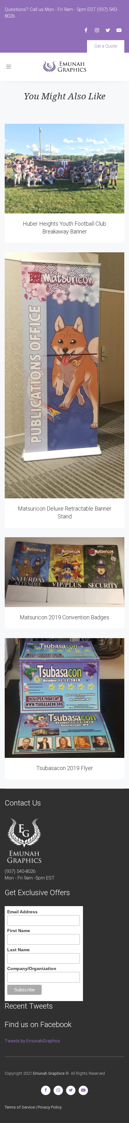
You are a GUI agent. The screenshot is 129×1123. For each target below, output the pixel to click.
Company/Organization (31, 968)
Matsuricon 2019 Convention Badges (64, 617)
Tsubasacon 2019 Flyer (64, 768)
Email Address (22, 911)
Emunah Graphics (48, 1073)
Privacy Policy (50, 1107)
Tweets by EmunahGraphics (32, 1040)
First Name (18, 930)
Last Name (18, 949)
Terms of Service (20, 1107)
